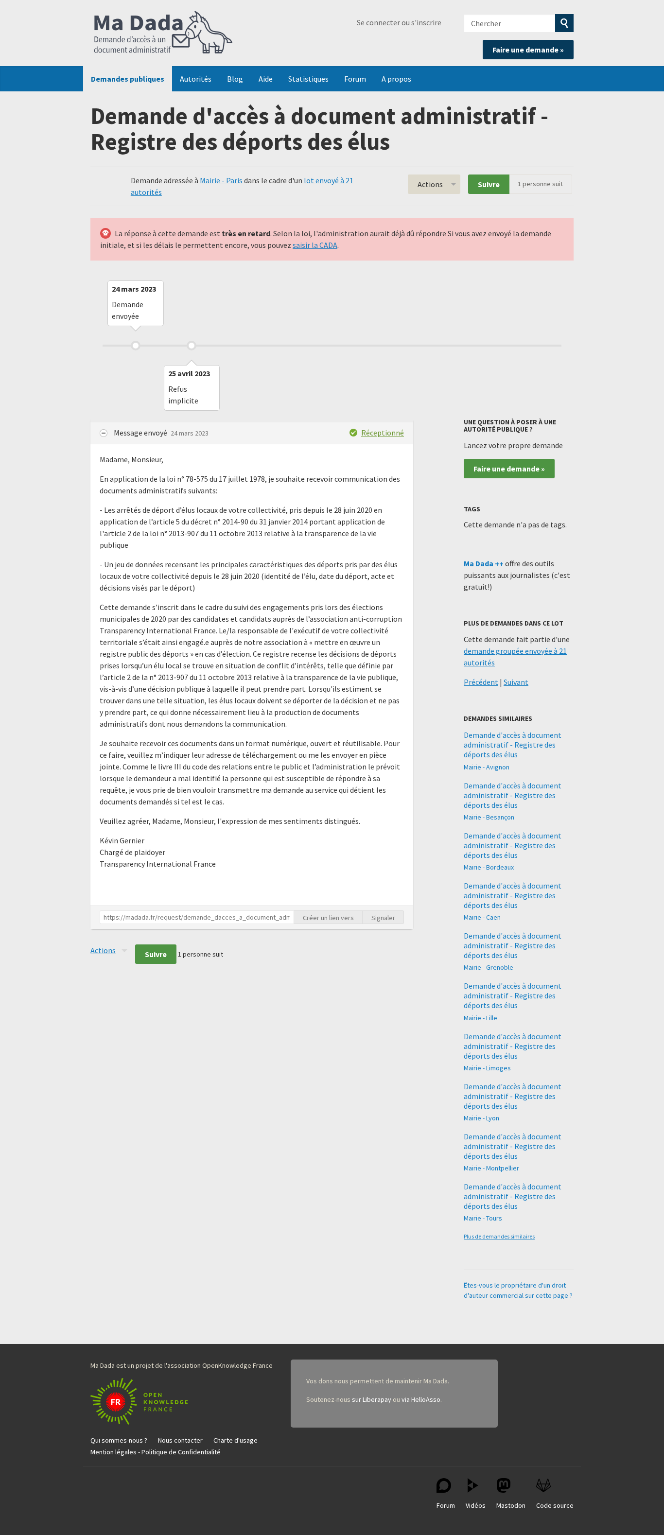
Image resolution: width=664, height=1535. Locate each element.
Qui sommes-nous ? (118, 1440)
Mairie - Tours (483, 1218)
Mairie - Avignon (486, 767)
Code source (555, 1505)
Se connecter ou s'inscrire (399, 22)
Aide (266, 79)
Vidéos (476, 1505)
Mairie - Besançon (489, 817)
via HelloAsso (421, 1399)
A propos (396, 79)
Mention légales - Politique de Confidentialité (155, 1452)
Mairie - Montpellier (491, 1168)
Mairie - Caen (482, 917)
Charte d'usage (235, 1440)
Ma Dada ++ (484, 563)
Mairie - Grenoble (488, 967)
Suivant (516, 682)
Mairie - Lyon (481, 1118)
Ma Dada (163, 33)
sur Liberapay (371, 1399)
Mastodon (510, 1505)
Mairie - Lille (480, 1017)
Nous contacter (180, 1440)
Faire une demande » (528, 49)
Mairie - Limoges (487, 1068)
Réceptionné (382, 432)
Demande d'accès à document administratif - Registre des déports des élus (512, 744)
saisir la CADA (315, 245)
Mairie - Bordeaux (489, 867)
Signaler (383, 917)
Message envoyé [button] (141, 432)
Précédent (481, 682)
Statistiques (308, 79)
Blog (235, 79)
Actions (430, 184)
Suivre (489, 184)
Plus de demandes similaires (499, 1236)
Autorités (195, 79)
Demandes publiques (127, 79)
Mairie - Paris (221, 180)
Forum (355, 79)
